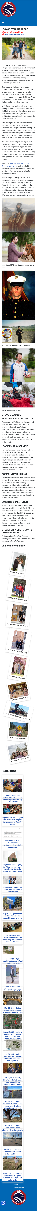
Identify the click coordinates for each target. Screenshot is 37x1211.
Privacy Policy (18, 1188)
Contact (16, 1184)
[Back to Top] (33, 1207)
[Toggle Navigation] (3, 22)
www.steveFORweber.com (14, 35)
